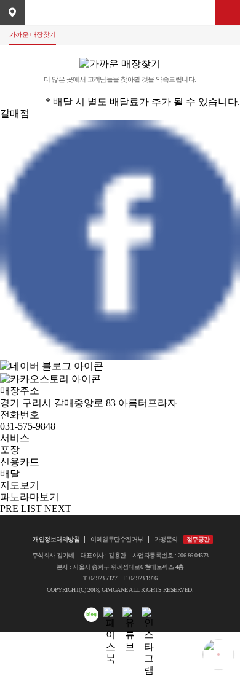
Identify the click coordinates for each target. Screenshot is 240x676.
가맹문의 (166, 539)
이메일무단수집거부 (116, 539)
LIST (31, 508)
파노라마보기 (29, 497)
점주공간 (198, 539)
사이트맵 (227, 12)
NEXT (57, 508)
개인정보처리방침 (56, 539)
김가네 (120, 12)
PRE (9, 508)
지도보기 (19, 485)
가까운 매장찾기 (32, 34)
